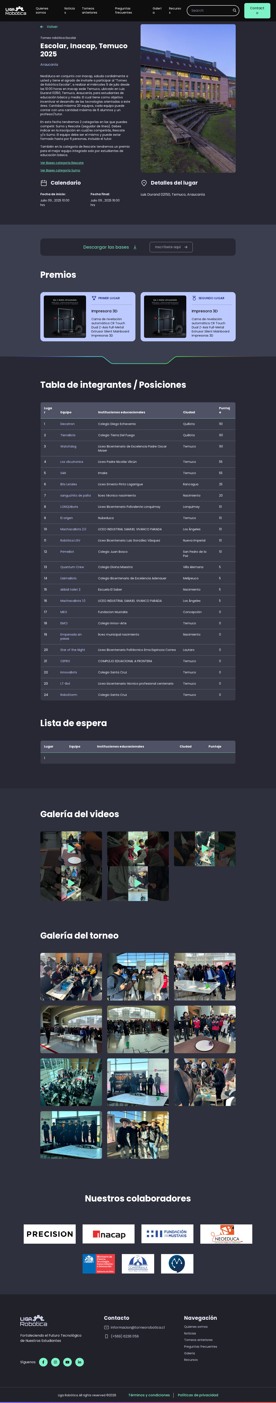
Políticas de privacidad (198, 1395)
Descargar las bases (106, 247)
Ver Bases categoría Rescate (62, 163)
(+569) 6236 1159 (125, 1336)
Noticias (69, 10)
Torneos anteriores (89, 10)
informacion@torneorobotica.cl (138, 1327)
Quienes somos (42, 10)
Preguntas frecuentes (123, 10)
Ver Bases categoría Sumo (60, 170)
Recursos (175, 10)
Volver (52, 26)
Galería (157, 10)
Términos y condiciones (149, 1395)
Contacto (257, 10)
